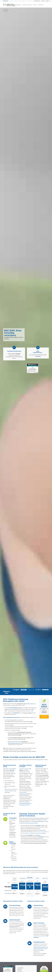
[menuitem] (7, 5)
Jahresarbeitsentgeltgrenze (14, 743)
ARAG (37, 878)
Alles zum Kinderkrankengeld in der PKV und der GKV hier (25, 803)
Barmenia (45, 878)
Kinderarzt (43, 925)
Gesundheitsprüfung (39, 821)
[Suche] (9, 10)
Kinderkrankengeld (24, 793)
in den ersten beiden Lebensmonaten (28, 823)
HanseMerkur (23, 878)
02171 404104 (44, 705)
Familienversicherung (30, 703)
